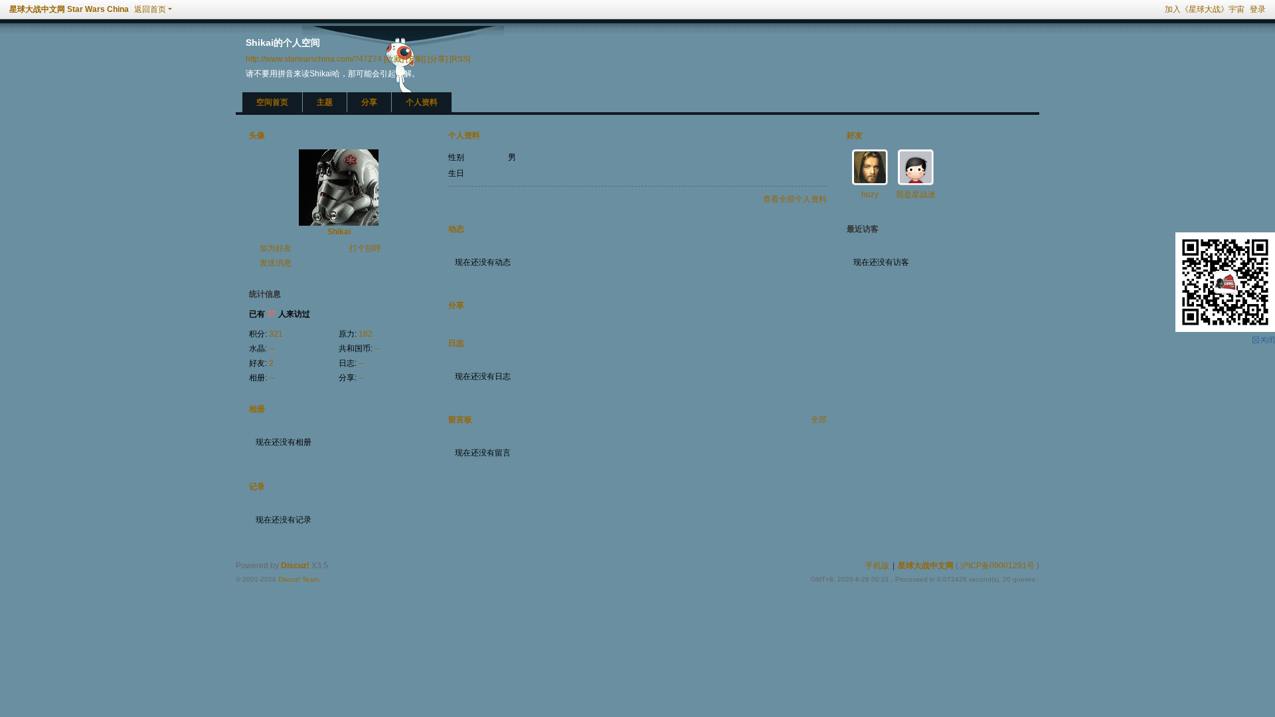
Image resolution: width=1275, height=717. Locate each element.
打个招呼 (365, 248)
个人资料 (422, 102)
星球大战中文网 (926, 565)
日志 (456, 343)
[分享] (438, 58)
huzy (870, 194)
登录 (1258, 9)
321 (276, 334)
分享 (369, 102)
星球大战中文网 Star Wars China (69, 9)
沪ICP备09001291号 (997, 565)
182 (366, 334)
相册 (257, 409)
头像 (257, 135)
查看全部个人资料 (795, 199)
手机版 (877, 565)
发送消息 (276, 263)
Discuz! (295, 565)
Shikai (339, 231)
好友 (855, 135)
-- (271, 348)
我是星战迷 (916, 194)
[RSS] (460, 58)
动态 (456, 229)
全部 (819, 419)
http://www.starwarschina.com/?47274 (314, 58)
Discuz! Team (298, 579)
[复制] (416, 58)
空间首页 (272, 102)
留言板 (460, 419)
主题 (325, 102)
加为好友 (276, 248)
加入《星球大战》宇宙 (1204, 9)
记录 (257, 486)
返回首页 (150, 9)
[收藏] (394, 58)
